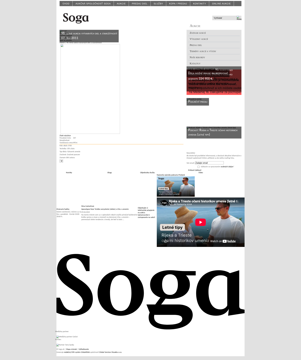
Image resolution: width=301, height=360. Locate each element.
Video (200, 173)
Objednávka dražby (147, 173)
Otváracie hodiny (62, 209)
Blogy (110, 173)
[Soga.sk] (76, 17)
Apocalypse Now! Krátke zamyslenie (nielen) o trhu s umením (105, 209)
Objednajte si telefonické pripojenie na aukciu (146, 210)
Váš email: (191, 163)
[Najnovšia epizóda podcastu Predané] (176, 196)
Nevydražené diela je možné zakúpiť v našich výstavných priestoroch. (213, 83)
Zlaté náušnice (65, 136)
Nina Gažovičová (87, 206)
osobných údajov (227, 167)
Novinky (69, 173)
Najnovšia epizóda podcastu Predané (171, 175)
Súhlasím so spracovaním (217, 167)
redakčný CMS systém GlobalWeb (77, 352)
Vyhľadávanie (84, 349)
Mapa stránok (71, 349)
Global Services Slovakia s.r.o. (110, 352)
